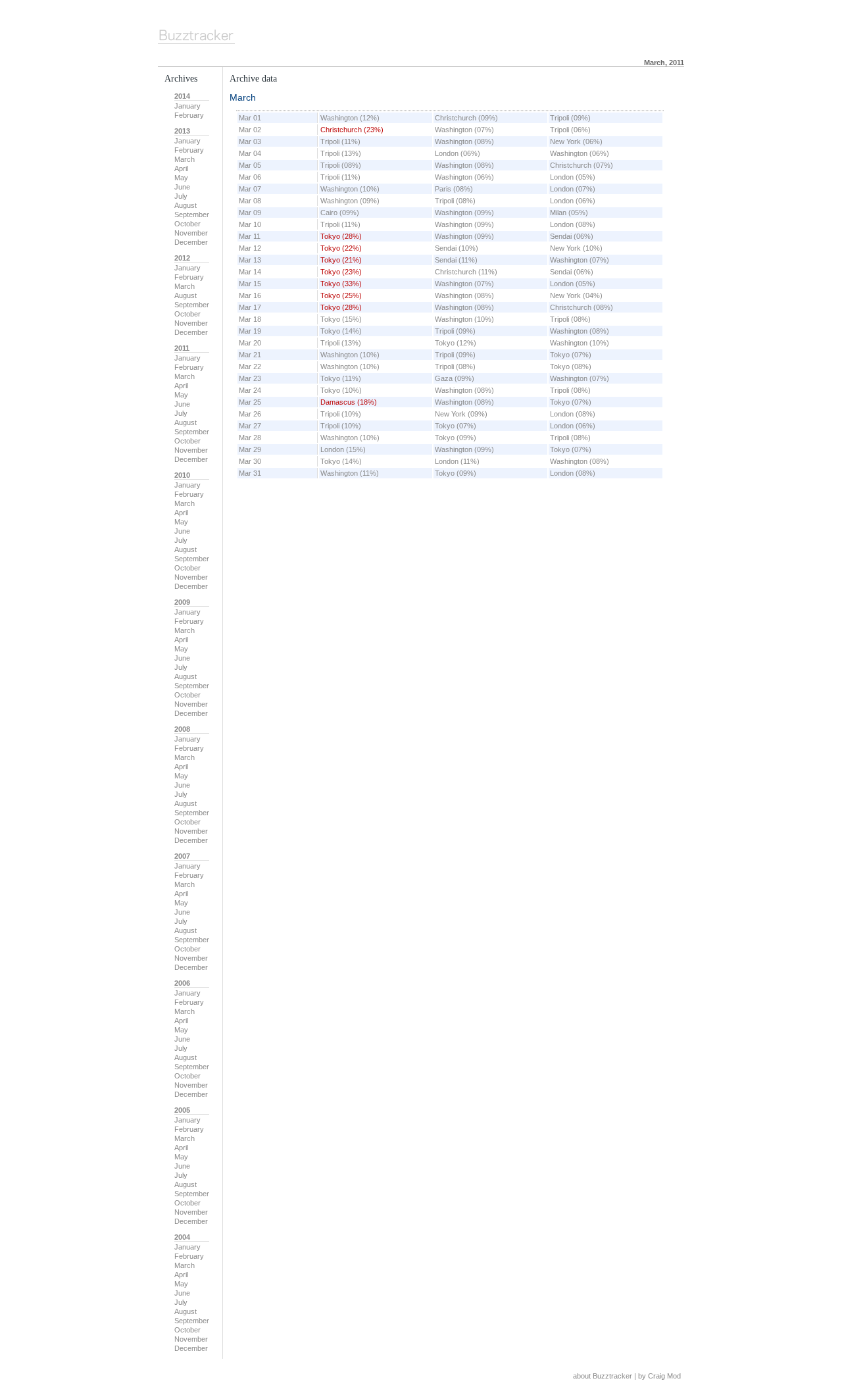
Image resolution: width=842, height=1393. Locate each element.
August (185, 205)
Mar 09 (250, 212)
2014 (182, 96)
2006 (182, 983)
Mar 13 (250, 260)
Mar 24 (250, 390)
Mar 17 (250, 307)
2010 (182, 475)
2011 (181, 348)
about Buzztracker (602, 1376)
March (184, 159)
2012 (182, 258)
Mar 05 (250, 165)
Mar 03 (250, 141)
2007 (182, 856)
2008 (182, 729)
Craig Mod (664, 1376)
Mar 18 (250, 319)
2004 (182, 1237)
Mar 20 (250, 343)
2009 (182, 602)
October (187, 224)
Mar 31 (250, 473)
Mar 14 (250, 272)
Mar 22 (250, 366)
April (181, 168)
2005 (182, 1110)
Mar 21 (250, 355)
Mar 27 (250, 426)
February (189, 115)
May (181, 178)
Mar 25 (250, 402)
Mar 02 (250, 130)
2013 (182, 131)
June (182, 187)
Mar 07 (250, 189)
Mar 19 (250, 331)
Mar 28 (250, 438)
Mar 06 (250, 177)
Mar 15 (250, 284)
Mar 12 (250, 248)
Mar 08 (250, 201)
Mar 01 (250, 118)
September (191, 214)
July (180, 196)
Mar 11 (249, 236)
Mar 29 (250, 449)
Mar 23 (250, 378)
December (191, 242)
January (187, 106)
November (191, 233)
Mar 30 (250, 461)
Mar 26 (250, 414)
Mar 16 (250, 295)
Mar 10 (250, 224)
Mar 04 (250, 153)
